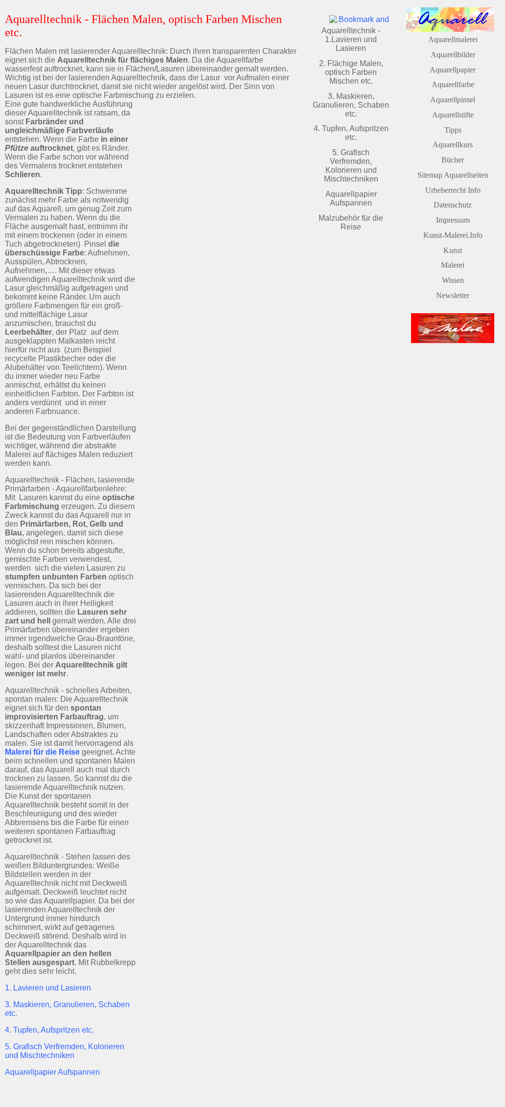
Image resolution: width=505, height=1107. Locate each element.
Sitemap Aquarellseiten (452, 175)
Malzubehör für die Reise (351, 222)
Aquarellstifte (453, 115)
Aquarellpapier (453, 70)
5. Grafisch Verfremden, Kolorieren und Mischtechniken (64, 1051)
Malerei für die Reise (42, 752)
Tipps (452, 130)
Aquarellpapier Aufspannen (52, 1072)
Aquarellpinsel (452, 99)
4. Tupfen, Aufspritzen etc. (49, 1030)
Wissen (453, 280)
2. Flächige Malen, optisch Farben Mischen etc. (351, 72)
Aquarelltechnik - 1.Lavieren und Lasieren (350, 39)
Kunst (452, 250)
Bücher (452, 160)
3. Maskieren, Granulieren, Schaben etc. (351, 105)
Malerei (452, 265)
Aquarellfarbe (453, 84)
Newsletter (452, 295)
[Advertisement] (218, 176)
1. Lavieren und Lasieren (48, 988)
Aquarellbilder (453, 54)
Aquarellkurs (453, 144)
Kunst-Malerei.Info (452, 235)
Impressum (453, 220)
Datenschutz (453, 205)
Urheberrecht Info (453, 190)
